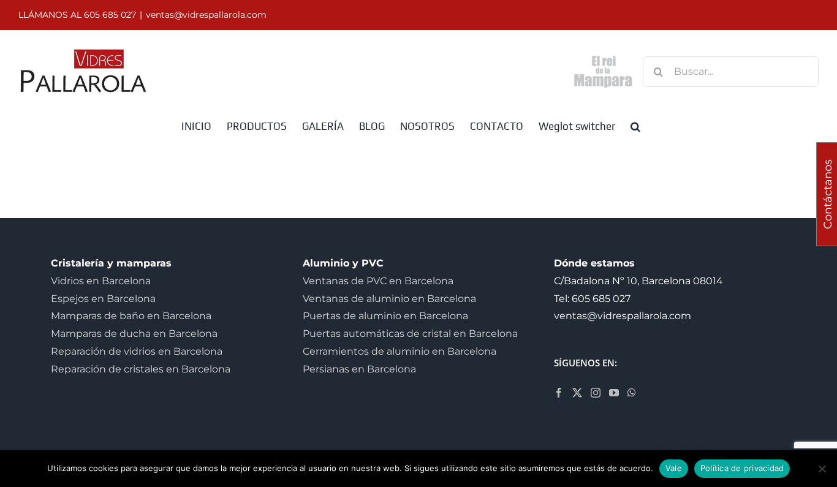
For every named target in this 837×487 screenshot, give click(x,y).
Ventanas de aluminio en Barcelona (389, 298)
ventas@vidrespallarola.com (206, 14)
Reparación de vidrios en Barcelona (136, 351)
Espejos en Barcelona (103, 298)
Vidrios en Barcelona (101, 281)
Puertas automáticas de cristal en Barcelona (410, 333)
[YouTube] (614, 393)
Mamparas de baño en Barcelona (131, 316)
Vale (673, 468)
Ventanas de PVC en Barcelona (378, 281)
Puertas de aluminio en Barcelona (385, 316)
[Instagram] (595, 393)
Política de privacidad (742, 468)
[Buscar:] (731, 70)
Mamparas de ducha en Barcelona (134, 333)
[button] (635, 125)
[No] (822, 468)
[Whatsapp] (631, 393)
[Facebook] (559, 393)
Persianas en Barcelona (359, 369)
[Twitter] (577, 393)
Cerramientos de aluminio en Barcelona (399, 351)
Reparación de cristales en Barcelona (140, 369)
